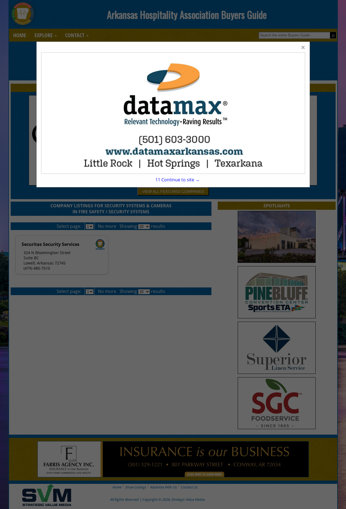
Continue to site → (177, 180)
